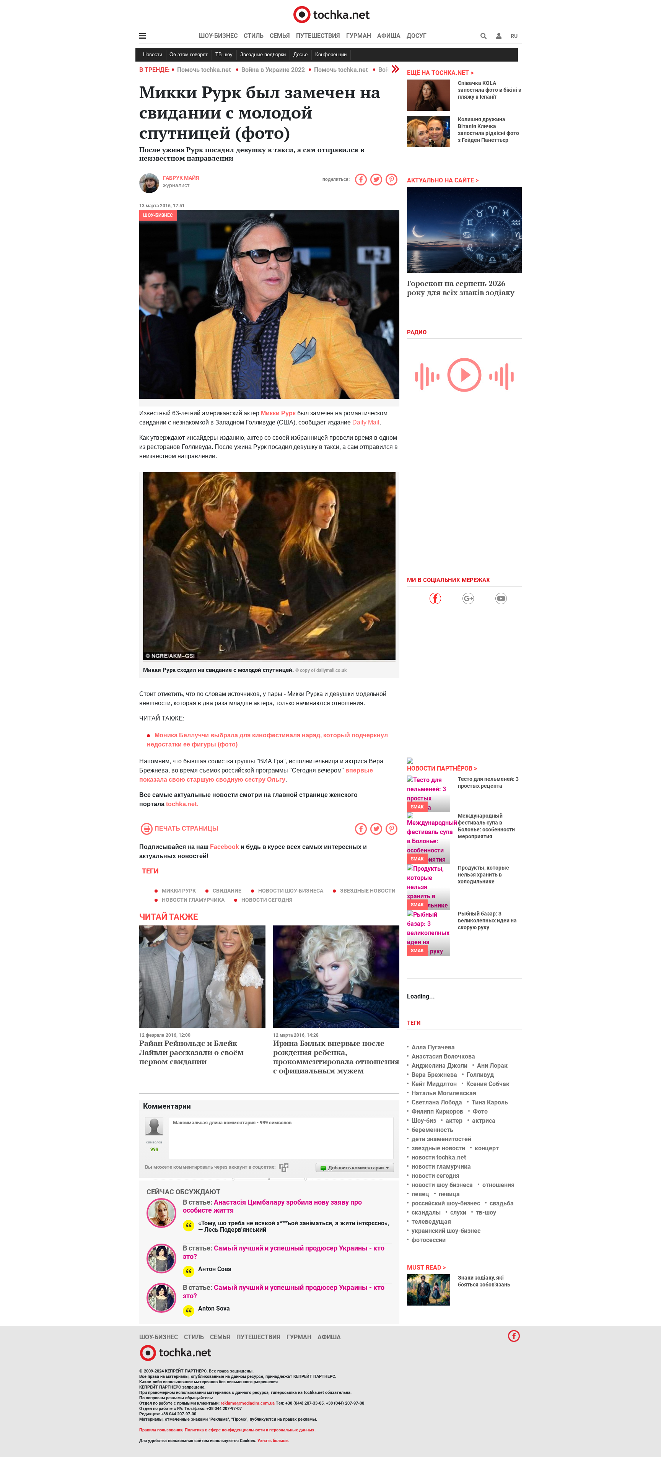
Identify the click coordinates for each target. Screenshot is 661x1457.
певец (420, 1194)
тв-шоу (486, 1212)
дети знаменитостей (441, 1139)
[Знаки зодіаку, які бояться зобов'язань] (428, 1290)
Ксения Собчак (488, 1084)
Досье (300, 54)
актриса (483, 1120)
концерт (487, 1148)
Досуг (417, 35)
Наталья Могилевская (444, 1093)
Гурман (358, 35)
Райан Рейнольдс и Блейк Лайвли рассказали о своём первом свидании (191, 1052)
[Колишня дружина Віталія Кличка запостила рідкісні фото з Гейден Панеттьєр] (428, 131)
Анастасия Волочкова (443, 1056)
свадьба (502, 1203)
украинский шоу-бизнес (446, 1230)
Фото (480, 1111)
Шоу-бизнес (218, 35)
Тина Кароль (490, 1102)
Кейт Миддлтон (434, 1084)
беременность (432, 1129)
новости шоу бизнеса (442, 1185)
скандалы (426, 1212)
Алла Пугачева (433, 1047)
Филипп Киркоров (437, 1111)
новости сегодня (266, 900)
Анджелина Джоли (439, 1065)
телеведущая (431, 1221)
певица (449, 1194)
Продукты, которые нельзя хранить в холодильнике (483, 875)
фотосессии (429, 1240)
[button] (498, 36)
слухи (458, 1212)
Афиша (389, 35)
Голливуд (480, 1074)
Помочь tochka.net (204, 69)
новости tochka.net (439, 1157)
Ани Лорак (492, 1065)
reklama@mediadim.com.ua (248, 1403)
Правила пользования (160, 1430)
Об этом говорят (188, 54)
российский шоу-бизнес (446, 1203)
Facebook (224, 847)
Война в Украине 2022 (273, 69)
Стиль (254, 35)
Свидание (227, 891)
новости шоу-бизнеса (290, 891)
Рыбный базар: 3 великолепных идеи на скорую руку (487, 920)
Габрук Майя (181, 178)
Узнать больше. (273, 1440)
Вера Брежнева (434, 1074)
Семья (280, 35)
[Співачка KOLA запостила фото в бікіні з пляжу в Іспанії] (428, 95)
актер (454, 1120)
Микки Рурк (179, 891)
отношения (498, 1185)
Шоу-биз (424, 1120)
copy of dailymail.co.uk (323, 670)
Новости (152, 54)
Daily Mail (365, 422)
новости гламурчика (193, 900)
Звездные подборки (263, 54)
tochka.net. (182, 804)
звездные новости (368, 891)
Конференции (331, 54)
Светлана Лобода (437, 1102)
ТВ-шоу (224, 54)
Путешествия (318, 35)
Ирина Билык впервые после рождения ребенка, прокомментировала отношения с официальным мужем (336, 1057)
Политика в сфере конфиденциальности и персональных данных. (250, 1430)
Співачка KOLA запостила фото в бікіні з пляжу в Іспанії (489, 90)
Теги (414, 1023)
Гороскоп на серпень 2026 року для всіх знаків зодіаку (460, 288)
